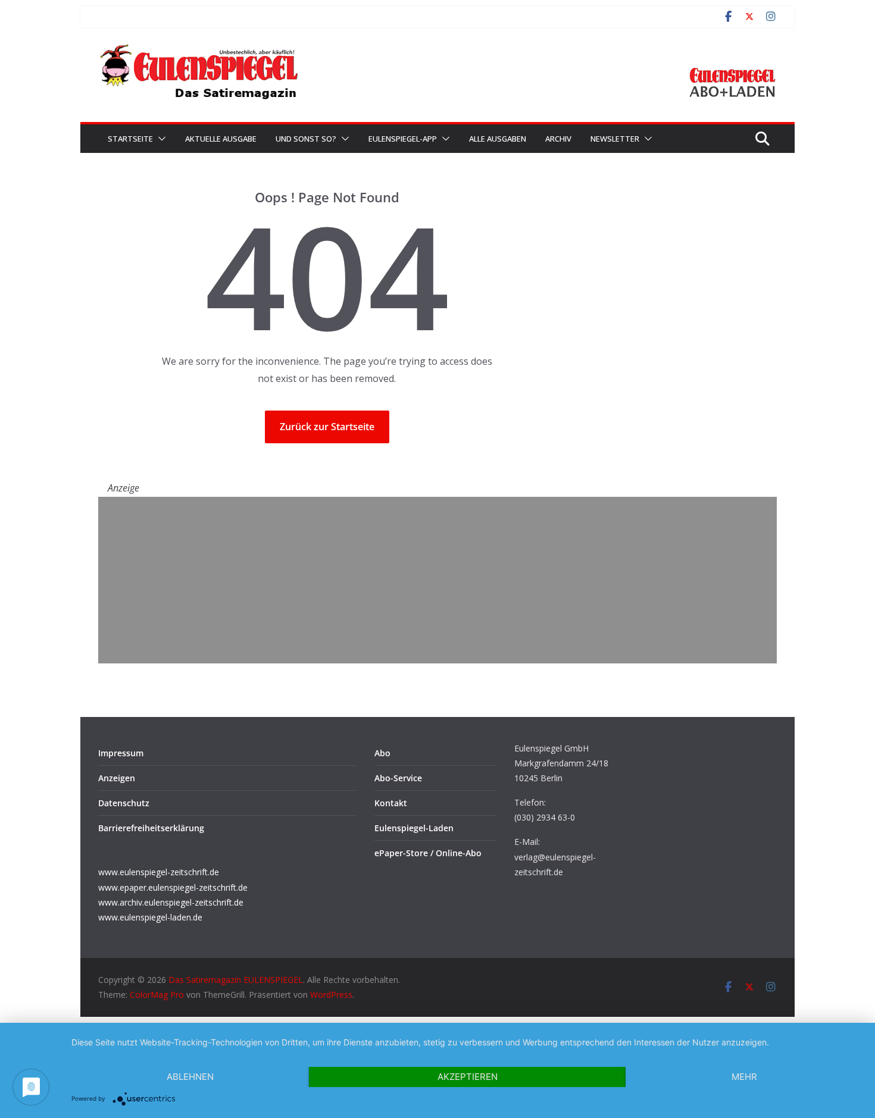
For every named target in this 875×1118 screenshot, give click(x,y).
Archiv (558, 138)
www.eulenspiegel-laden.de (150, 917)
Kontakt (390, 803)
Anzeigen (116, 778)
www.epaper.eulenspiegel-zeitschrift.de (173, 887)
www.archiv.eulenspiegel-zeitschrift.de (170, 902)
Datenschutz (123, 803)
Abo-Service (398, 778)
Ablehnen (190, 1076)
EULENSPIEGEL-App (402, 138)
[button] (159, 138)
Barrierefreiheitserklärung (151, 828)
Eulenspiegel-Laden (414, 828)
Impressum (120, 753)
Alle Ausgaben (497, 138)
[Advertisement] (437, 580)
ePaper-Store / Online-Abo (428, 853)
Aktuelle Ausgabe (221, 138)
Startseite (130, 138)
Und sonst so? (306, 138)
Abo (382, 753)
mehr (744, 1076)
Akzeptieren (468, 1076)
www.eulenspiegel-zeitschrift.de (158, 872)
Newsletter (614, 138)
